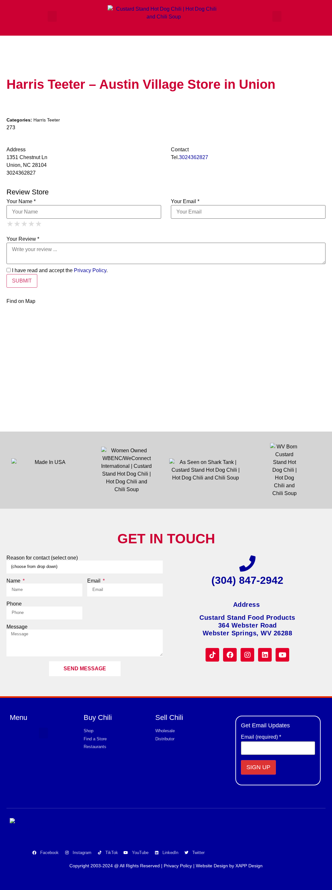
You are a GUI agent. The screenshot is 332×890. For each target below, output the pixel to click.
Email (94, 581)
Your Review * (22, 239)
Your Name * (21, 201)
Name (14, 581)
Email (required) (261, 737)
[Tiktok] (212, 655)
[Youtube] (282, 655)
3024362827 (193, 157)
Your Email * (185, 201)
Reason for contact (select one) (42, 558)
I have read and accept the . (59, 270)
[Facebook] (230, 655)
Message (17, 627)
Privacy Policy (90, 270)
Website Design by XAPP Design (229, 865)
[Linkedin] (265, 655)
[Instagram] (247, 655)
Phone (14, 604)
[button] (52, 16)
